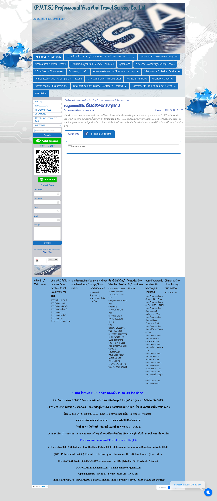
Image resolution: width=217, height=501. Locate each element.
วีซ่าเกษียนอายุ (98, 100)
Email (35, 216)
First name (38, 190)
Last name (38, 199)
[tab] (73, 134)
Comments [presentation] (73, 134)
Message (37, 225)
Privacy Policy (47, 252)
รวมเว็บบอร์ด (86, 100)
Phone (36, 207)
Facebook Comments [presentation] (100, 134)
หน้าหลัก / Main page (72, 100)
